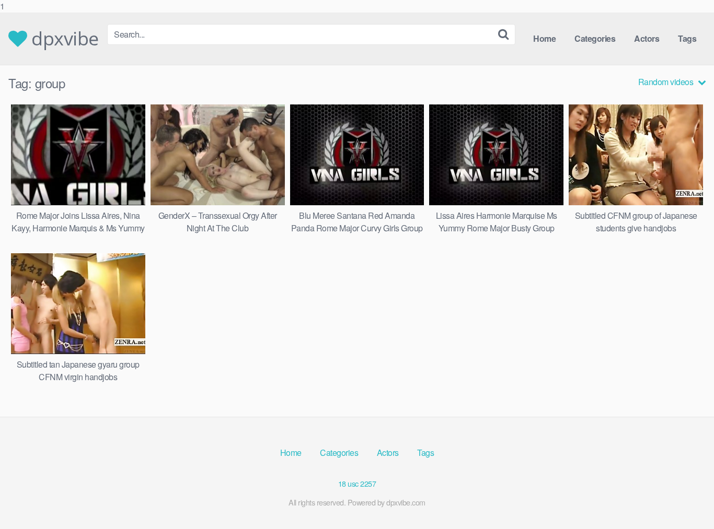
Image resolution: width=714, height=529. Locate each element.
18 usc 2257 (357, 483)
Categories (594, 38)
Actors (646, 38)
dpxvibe (63, 38)
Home (544, 38)
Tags (687, 38)
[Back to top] (685, 499)
